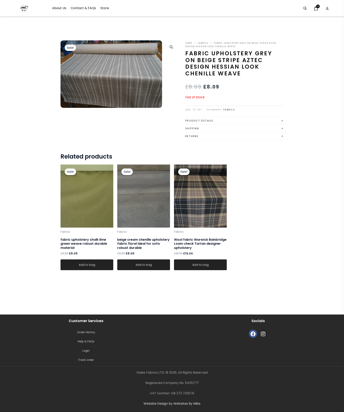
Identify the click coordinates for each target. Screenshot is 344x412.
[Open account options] (327, 8)
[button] (171, 47)
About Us (59, 8)
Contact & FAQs (83, 8)
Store (104, 8)
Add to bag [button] (87, 265)
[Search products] (305, 8)
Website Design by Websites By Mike (172, 403)
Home (188, 43)
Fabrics (203, 43)
